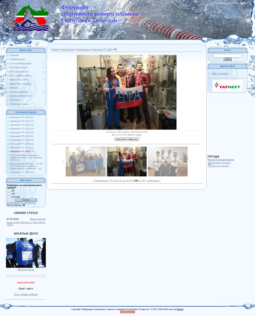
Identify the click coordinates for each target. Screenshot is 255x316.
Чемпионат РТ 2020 (20, 151)
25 (132, 180)
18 (112, 180)
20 (118, 180)
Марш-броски (38, 219)
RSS (243, 5)
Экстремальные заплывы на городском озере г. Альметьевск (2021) (26, 157)
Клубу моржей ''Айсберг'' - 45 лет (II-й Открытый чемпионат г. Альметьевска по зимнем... (26, 166)
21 (121, 180)
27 (140, 180)
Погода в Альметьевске (221, 159)
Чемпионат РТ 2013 (20, 128)
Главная (55, 49)
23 (127, 180)
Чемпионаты (83, 49)
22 (124, 180)
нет (13, 193)
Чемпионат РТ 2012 (20, 125)
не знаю (16, 197)
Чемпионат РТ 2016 (20, 140)
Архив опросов (28, 203)
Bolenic (180, 309)
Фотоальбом (68, 49)
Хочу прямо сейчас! (26, 294)
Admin (138, 135)
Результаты (13, 203)
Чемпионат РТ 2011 (19, 121)
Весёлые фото (26, 269)
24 (129, 180)
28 (143, 180)
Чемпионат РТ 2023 (20, 172)
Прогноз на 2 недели (218, 166)
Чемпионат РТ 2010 (20, 117)
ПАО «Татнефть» (220, 73)
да (13, 190)
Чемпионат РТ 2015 (20, 136)
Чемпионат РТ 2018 (20, 144)
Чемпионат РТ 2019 (20, 147)
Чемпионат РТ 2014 (20, 132)
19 (115, 180)
